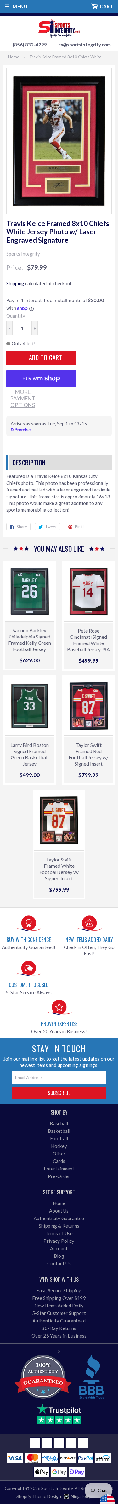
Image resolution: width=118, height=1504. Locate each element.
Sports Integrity (57, 1488)
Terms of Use (59, 1233)
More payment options (23, 398)
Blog (59, 1256)
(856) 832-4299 (30, 44)
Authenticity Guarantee (59, 1218)
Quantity (15, 315)
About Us (59, 1211)
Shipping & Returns (59, 1226)
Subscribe (59, 1093)
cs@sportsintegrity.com (84, 44)
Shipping (15, 283)
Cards (59, 1161)
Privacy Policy (58, 1241)
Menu (20, 6)
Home (13, 56)
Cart (106, 6)
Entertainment (59, 1168)
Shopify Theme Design (38, 1496)
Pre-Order (59, 1176)
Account (59, 1248)
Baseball (59, 1123)
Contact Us (59, 1263)
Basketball (59, 1131)
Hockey (59, 1146)
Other (59, 1153)
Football (59, 1138)
